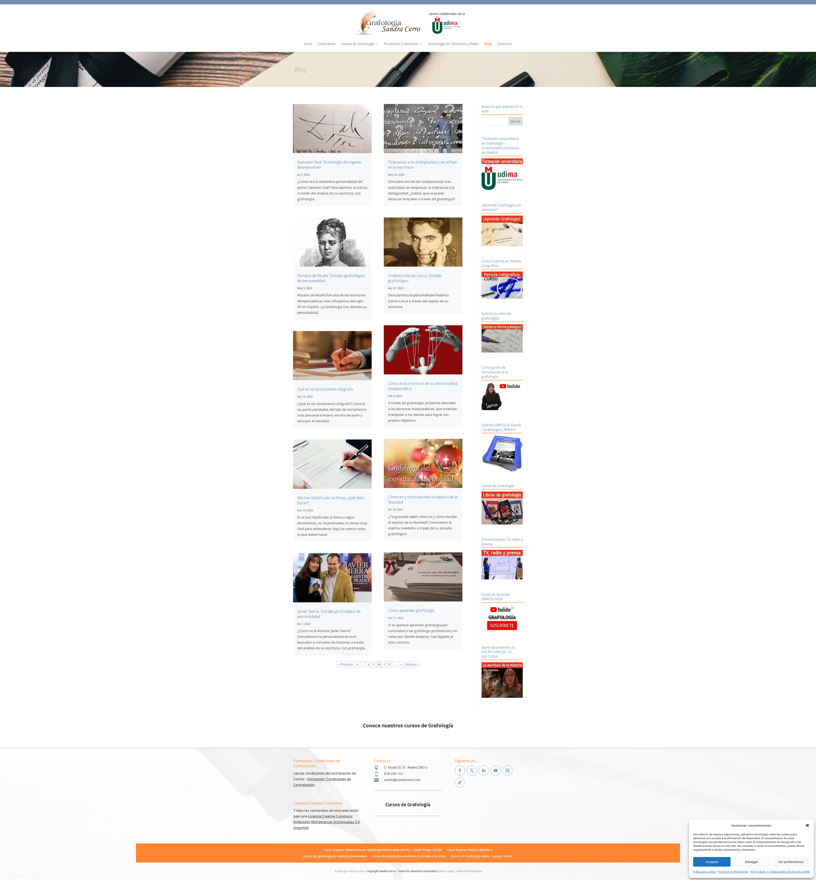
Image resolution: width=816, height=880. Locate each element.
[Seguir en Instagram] (507, 770)
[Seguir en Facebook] (460, 770)
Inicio (308, 44)
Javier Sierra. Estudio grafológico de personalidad (329, 614)
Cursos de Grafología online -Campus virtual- (482, 856)
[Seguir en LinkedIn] (484, 770)
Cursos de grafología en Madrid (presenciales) (335, 856)
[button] (807, 825)
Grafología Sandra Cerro (349, 871)
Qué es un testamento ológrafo (325, 389)
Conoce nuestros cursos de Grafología (408, 725)
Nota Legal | (448, 871)
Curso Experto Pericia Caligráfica (469, 850)
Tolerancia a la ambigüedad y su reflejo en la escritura (422, 164)
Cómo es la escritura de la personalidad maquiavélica (423, 386)
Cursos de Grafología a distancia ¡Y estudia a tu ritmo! (408, 856)
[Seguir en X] (472, 770)
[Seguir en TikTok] (460, 782)
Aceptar (712, 862)
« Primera (345, 664)
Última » (411, 664)
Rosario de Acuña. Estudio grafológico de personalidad (331, 278)
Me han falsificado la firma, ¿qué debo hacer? (331, 500)
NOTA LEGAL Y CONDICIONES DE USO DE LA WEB (780, 872)
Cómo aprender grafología (411, 610)
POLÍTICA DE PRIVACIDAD (733, 872)
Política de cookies (704, 872)
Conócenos (326, 44)
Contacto (504, 44)
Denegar (751, 862)
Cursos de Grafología (357, 44)
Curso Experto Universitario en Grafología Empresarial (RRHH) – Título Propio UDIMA (383, 850)
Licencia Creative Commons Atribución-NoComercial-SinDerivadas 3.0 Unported (326, 822)
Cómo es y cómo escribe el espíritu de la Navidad (423, 499)
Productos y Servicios (401, 44)
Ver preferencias (791, 862)
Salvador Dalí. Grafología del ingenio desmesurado (329, 164)
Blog (488, 44)
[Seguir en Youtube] (495, 770)
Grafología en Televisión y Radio (453, 44)
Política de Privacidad (469, 871)
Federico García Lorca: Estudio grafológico (415, 278)
